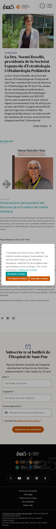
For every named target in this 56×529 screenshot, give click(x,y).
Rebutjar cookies (39, 278)
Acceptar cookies (16, 274)
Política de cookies (27, 270)
